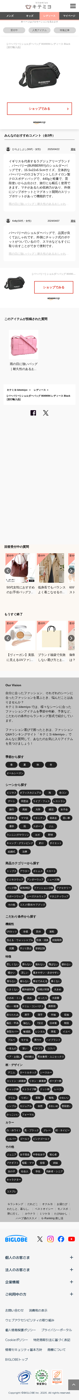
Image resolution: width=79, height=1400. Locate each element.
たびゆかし (60, 1213)
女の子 (11, 1171)
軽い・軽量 (13, 1006)
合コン (62, 792)
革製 (38, 1097)
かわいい (64, 1097)
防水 (38, 931)
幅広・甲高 (13, 1023)
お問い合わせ (14, 1310)
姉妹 (55, 1162)
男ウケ (37, 1040)
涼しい (24, 972)
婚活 (51, 809)
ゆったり (42, 998)
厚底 (53, 1031)
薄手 (40, 1014)
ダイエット (56, 843)
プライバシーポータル (56, 1330)
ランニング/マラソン (18, 834)
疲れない (66, 964)
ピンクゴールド (41, 1138)
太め (29, 998)
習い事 (66, 818)
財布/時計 (25, 888)
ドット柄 (45, 1089)
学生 (38, 1171)
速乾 (51, 931)
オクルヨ (47, 1204)
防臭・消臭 (42, 940)
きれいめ (53, 1106)
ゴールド (25, 1138)
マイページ (69, 15)
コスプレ (11, 1191)
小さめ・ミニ (14, 998)
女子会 (64, 809)
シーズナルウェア (36, 896)
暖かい (11, 972)
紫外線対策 (28, 989)
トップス (11, 871)
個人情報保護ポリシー (20, 1330)
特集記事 (65, 30)
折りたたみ (13, 1014)
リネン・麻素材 (37, 1081)
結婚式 (11, 851)
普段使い (66, 1106)
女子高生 (25, 1154)
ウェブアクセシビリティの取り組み (29, 1320)
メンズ (10, 15)
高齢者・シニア (54, 1171)
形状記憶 (40, 948)
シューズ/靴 (53, 879)
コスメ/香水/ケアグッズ (32, 904)
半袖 (53, 1014)
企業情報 (12, 1281)
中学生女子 (39, 1154)
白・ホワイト (14, 1130)
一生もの (11, 1048)
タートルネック (28, 1072)
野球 (50, 834)
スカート (51, 871)
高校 (24, 809)
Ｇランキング (15, 1204)
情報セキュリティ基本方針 (23, 1349)
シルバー (11, 1138)
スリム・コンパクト (33, 1006)
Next (71, 570)
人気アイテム (39, 30)
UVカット (12, 931)
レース (57, 1089)
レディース (49, 15)
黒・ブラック (31, 1130)
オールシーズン (15, 773)
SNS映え (29, 1056)
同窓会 (24, 801)
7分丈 (40, 1023)
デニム (11, 1072)
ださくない (13, 989)
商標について (56, 1349)
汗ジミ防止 (26, 948)
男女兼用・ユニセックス (51, 1056)
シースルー (46, 1072)
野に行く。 (14, 1213)
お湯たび (62, 1204)
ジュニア (11, 1154)
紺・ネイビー (62, 1130)
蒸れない (40, 964)
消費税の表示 (38, 1310)
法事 (24, 851)
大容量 (55, 998)
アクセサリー (63, 888)
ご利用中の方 (15, 1294)
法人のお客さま (17, 1269)
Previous (7, 570)
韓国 (66, 1023)
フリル (11, 1097)
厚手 (27, 1014)
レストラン (59, 801)
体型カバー (13, 1031)
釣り (41, 843)
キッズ (29, 15)
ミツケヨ (45, 1213)
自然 (40, 1106)
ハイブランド (53, 1040)
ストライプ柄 (29, 1089)
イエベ (66, 1031)
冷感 (25, 931)
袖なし (27, 1023)
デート (11, 801)
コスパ (51, 1048)
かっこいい (13, 1114)
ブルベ (11, 1040)
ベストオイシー (44, 1208)
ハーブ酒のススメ (26, 1218)
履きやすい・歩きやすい (46, 972)
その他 (11, 904)
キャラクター (14, 1179)
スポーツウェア (15, 896)
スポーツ (38, 826)
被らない (25, 981)
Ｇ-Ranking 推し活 (52, 1218)
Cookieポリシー (16, 1340)
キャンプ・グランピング (20, 843)
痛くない (56, 981)
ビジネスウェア (15, 879)
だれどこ (32, 1204)
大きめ (57, 989)
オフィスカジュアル (30, 792)
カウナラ (30, 1213)
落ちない (11, 981)
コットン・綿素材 (16, 1081)
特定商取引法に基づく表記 (51, 1340)
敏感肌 (27, 1031)
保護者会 (11, 818)
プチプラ (38, 1048)
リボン (24, 1097)
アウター (25, 871)
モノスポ (62, 1208)
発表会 (53, 818)
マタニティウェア (59, 896)
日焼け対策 (43, 989)
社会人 (24, 1171)
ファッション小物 (43, 888)
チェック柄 (13, 1089)
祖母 (42, 1162)
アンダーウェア (35, 879)
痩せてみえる (40, 981)
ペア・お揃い (14, 1056)
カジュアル (26, 1106)
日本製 (53, 1023)
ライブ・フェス (41, 801)
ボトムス (38, 871)
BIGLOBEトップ (16, 1359)
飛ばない (53, 964)
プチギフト (13, 1162)
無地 (51, 1097)
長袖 (66, 1014)
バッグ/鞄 (12, 888)
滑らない (27, 964)
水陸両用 (57, 940)
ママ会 (24, 818)
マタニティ (39, 818)
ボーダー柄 (55, 1081)
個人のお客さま (17, 1257)
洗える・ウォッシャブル (20, 940)
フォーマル (28, 1114)
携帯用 (52, 1006)
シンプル (11, 1106)
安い (24, 1048)
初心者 (53, 1154)
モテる (24, 1040)
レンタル (40, 1031)
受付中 (14, 30)
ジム (51, 826)
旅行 (11, 809)
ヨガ (37, 834)
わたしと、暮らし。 (19, 1208)
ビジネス (11, 792)
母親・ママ (28, 1162)
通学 (11, 826)
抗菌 (11, 948)
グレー (47, 1130)
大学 (38, 809)
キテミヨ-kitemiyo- (17, 390)
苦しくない (13, 964)
